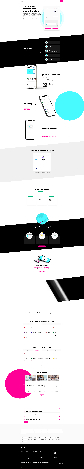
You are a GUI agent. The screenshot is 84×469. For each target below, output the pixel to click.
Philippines (48, 332)
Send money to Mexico (30, 429)
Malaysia (48, 330)
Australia (27, 327)
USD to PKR (55, 356)
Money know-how (28, 381)
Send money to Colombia (37, 429)
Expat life (50, 381)
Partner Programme (28, 453)
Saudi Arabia (56, 332)
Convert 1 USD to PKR (37, 439)
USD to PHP (27, 358)
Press (21, 452)
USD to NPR (41, 356)
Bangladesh (34, 327)
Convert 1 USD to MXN (30, 437)
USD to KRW (48, 358)
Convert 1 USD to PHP (30, 439)
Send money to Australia (58, 429)
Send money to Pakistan (38, 431)
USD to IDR (27, 356)
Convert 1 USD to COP (37, 437)
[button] (42, 408)
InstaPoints (27, 451)
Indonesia (34, 330)
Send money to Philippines (31, 431)
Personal (28, 1)
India (26, 330)
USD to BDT (34, 353)
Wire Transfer (41, 457)
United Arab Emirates (55, 335)
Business (31, 1)
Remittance (32, 381)
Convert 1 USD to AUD (57, 437)
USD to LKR (55, 358)
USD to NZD (48, 356)
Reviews (22, 453)
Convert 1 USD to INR (23, 437)
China (48, 327)
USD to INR (55, 353)
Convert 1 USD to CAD (50, 437)
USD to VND (41, 360)
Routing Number (41, 456)
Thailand (48, 334)
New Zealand (35, 332)
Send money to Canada (51, 429)
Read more (42, 395)
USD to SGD (41, 358)
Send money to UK (45, 431)
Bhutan (41, 327)
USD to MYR (34, 356)
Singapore (27, 334)
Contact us (34, 453)
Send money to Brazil (44, 429)
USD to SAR (34, 358)
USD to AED (34, 360)
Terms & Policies (22, 467)
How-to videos (27, 458)
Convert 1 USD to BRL (43, 437)
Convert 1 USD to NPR (23, 439)
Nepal (26, 332)
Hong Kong (55, 327)
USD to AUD (27, 353)
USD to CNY (41, 353)
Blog (40, 451)
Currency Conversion (42, 452)
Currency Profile (41, 453)
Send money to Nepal (23, 431)
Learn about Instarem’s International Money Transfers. (42, 267)
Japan (41, 330)
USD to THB (27, 360)
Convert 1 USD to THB (50, 439)
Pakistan (41, 332)
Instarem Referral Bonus (28, 452)
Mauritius (55, 330)
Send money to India (23, 429)
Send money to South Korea (59, 431)
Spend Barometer (35, 452)
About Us (22, 451)
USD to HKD (48, 353)
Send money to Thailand (51, 431)
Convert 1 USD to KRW (57, 439)
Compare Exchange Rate (29, 456)
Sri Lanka (41, 334)
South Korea (34, 334)
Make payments (35, 451)
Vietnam (27, 337)
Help (26, 457)
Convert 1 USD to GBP (43, 439)
